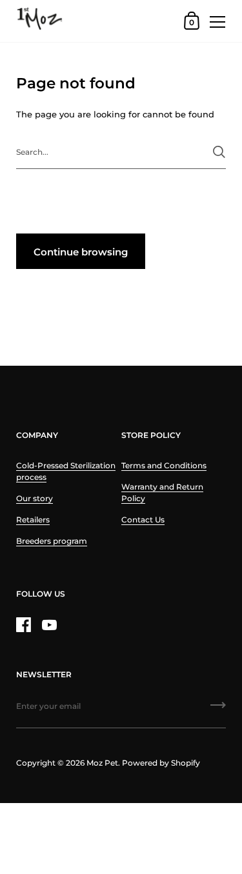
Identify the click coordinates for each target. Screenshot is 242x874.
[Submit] (219, 152)
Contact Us (143, 519)
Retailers (33, 519)
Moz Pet (102, 763)
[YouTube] (49, 624)
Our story (34, 498)
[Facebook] (23, 624)
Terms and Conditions (164, 465)
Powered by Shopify (161, 763)
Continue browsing (81, 252)
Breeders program (51, 541)
